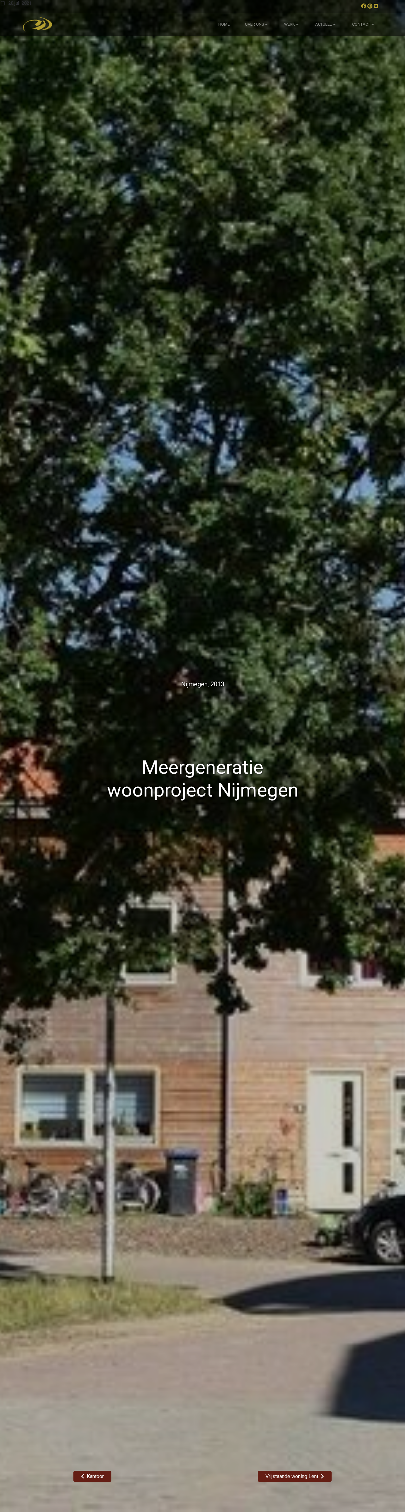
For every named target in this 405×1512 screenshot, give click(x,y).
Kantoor (95, 1476)
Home (224, 24)
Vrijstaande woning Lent (291, 1476)
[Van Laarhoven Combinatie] (37, 24)
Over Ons (254, 24)
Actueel (323, 24)
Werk (289, 24)
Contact (361, 24)
